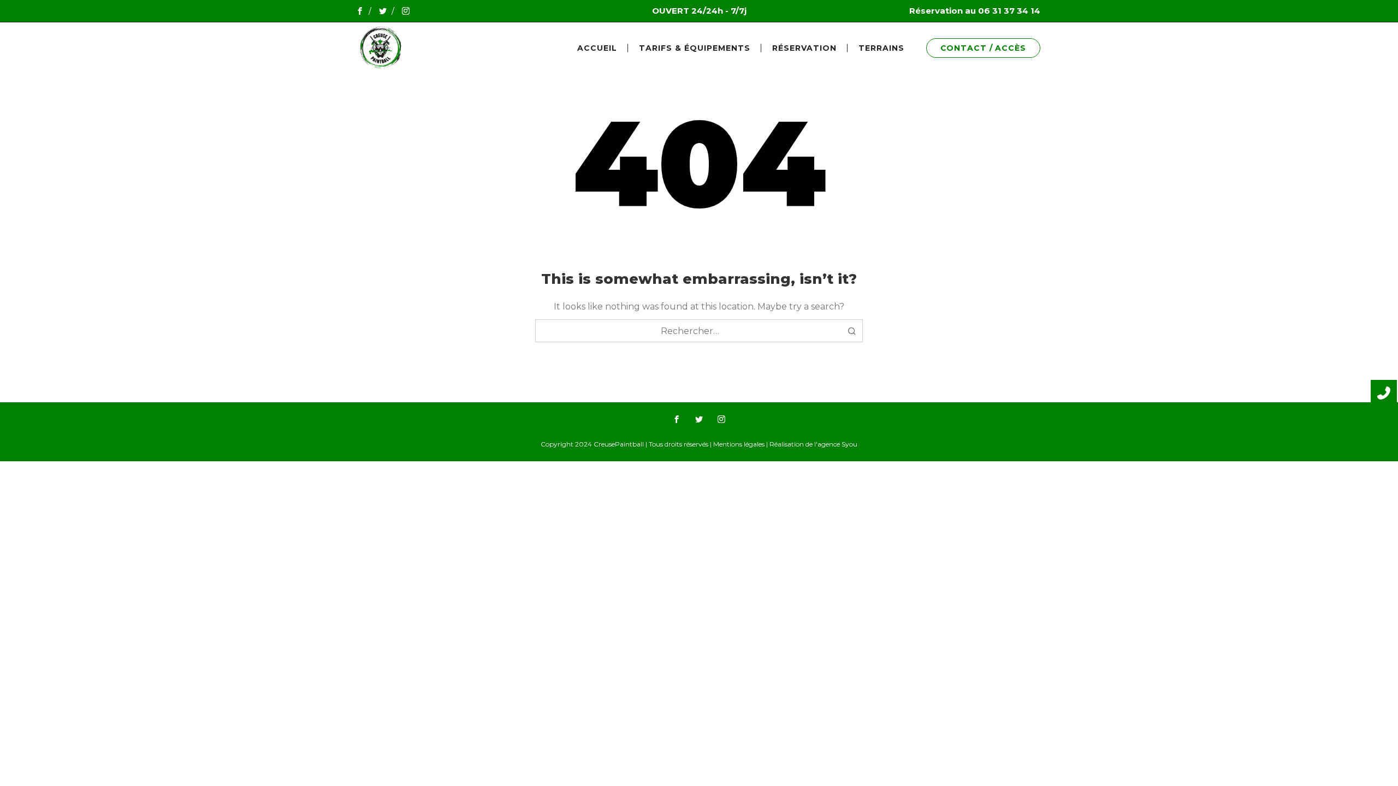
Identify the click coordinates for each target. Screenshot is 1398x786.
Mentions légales (739, 444)
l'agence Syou (835, 444)
